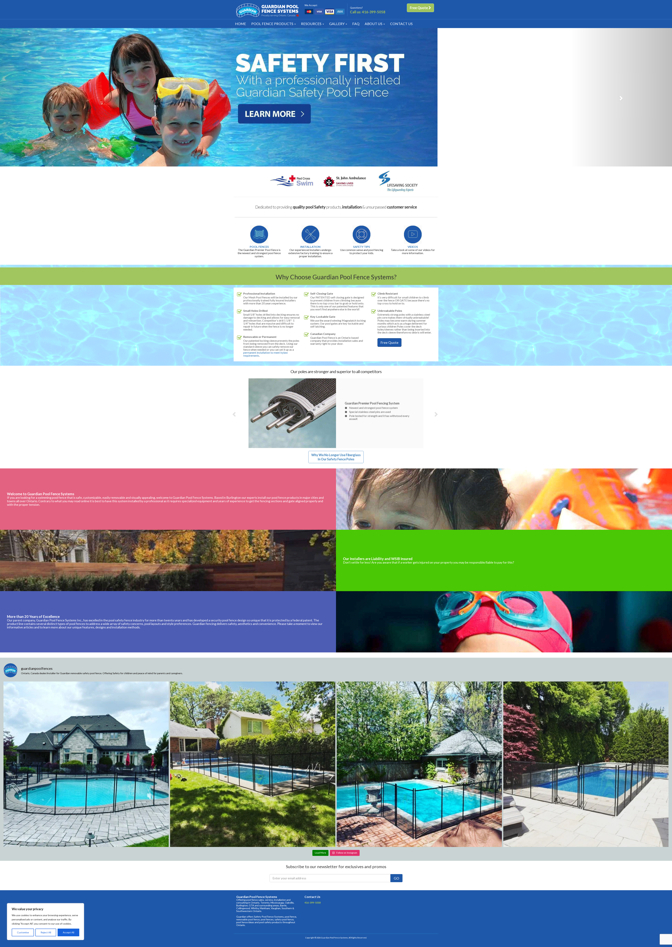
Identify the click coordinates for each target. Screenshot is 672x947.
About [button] (373, 24)
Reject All (46, 932)
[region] (45, 921)
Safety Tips (361, 246)
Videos (413, 246)
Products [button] (272, 24)
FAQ (355, 24)
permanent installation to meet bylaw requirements (265, 354)
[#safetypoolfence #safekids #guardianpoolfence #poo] (86, 764)
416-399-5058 (373, 12)
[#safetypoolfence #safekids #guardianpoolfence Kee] (419, 764)
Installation (310, 246)
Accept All (68, 932)
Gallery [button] (337, 24)
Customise (23, 932)
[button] (50, 97)
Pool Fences (259, 246)
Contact (401, 24)
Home (240, 24)
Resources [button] (311, 24)
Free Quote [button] (419, 8)
